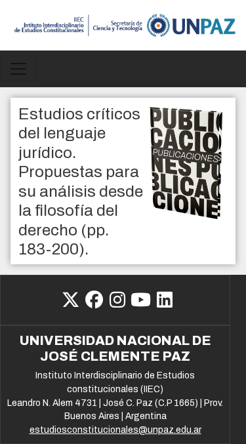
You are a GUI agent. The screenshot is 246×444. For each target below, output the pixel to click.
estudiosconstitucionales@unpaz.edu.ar (115, 430)
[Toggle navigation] (18, 69)
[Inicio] (123, 25)
